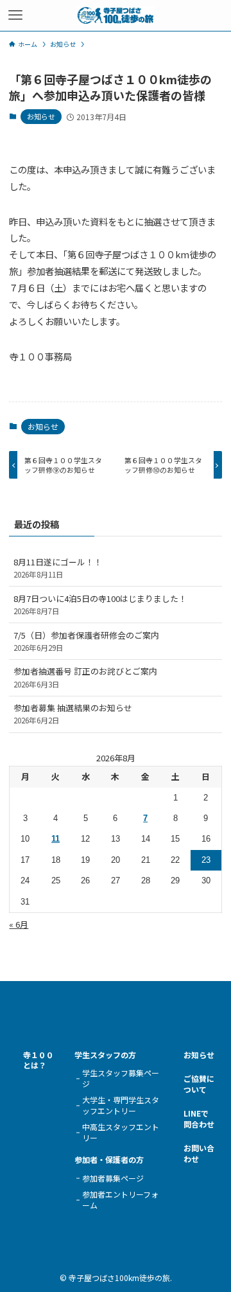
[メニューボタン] (15, 15)
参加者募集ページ (113, 1178)
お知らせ (41, 116)
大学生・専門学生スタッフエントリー (120, 1105)
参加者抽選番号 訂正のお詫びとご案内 (85, 677)
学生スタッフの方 (105, 1055)
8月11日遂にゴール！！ (57, 568)
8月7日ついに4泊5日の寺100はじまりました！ (100, 604)
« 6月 (18, 924)
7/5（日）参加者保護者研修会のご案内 (86, 641)
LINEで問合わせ (199, 1118)
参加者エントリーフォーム (120, 1199)
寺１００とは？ (38, 1060)
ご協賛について (199, 1084)
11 (55, 839)
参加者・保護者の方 (109, 1160)
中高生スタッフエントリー (120, 1132)
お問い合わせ (199, 1153)
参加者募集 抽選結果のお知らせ (72, 713)
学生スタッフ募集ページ (120, 1078)
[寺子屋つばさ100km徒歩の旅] (115, 15)
